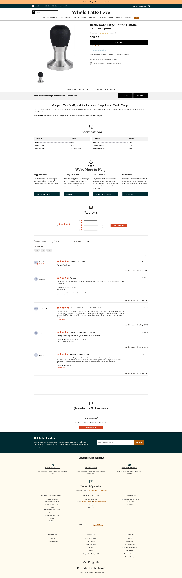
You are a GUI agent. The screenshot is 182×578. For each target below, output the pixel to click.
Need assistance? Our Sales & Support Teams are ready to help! (91, 2)
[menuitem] (52, 538)
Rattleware (95, 33)
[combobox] (46, 12)
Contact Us (129, 541)
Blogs (91, 547)
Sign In (52, 538)
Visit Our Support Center (44, 194)
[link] (91, 230)
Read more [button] (61, 319)
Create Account (53, 541)
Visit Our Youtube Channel (103, 194)
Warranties (91, 541)
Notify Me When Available (98, 46)
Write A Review (119, 225)
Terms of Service (129, 554)
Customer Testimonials (129, 547)
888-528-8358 (93, 490)
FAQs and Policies (129, 544)
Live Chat (103, 490)
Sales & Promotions (91, 538)
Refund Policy (129, 557)
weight (37, 250)
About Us (129, 538)
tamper (49, 250)
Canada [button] (36, 6)
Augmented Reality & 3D (91, 554)
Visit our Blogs (129, 194)
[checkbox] (81, 241)
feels (43, 250)
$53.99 (125, 96)
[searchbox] (43, 241)
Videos (91, 550)
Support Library (86, 501)
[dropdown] (63, 241)
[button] (91, 427)
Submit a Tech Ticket (99, 501)
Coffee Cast (129, 550)
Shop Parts (69, 194)
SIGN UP (139, 443)
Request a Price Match (100, 50)
